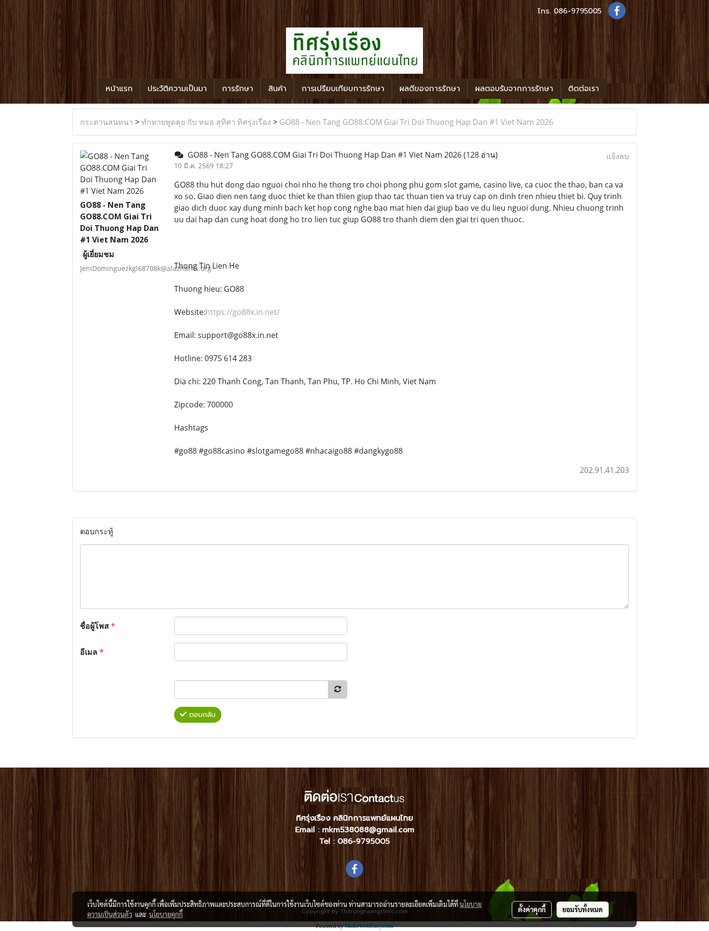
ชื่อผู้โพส (97, 626)
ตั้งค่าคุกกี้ (531, 909)
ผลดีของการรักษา (429, 88)
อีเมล (92, 652)
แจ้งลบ (617, 156)
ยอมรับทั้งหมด (582, 909)
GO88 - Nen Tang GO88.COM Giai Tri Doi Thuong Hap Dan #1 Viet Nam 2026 (416, 122)
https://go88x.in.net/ (242, 312)
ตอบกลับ (201, 715)
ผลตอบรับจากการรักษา (514, 88)
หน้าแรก (119, 88)
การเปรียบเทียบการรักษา (342, 88)
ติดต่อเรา (583, 88)
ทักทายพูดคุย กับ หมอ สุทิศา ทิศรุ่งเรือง (206, 122)
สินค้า (277, 88)
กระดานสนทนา (106, 122)
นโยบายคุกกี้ (166, 914)
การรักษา (237, 88)
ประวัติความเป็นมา (177, 88)
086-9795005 (577, 11)
